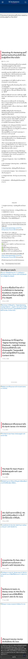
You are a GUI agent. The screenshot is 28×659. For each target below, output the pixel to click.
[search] (25, 2)
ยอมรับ (14, 657)
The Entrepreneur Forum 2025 (13, 263)
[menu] (2, 2)
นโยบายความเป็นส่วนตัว (14, 649)
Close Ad (14, 203)
